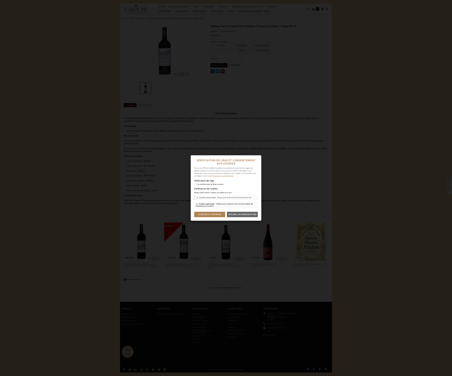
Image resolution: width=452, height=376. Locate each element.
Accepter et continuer (209, 214)
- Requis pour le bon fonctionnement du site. (225, 197)
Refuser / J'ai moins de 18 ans (242, 214)
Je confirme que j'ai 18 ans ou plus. (211, 184)
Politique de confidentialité (222, 176)
